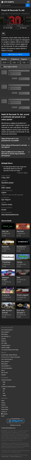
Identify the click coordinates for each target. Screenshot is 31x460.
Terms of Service (15, 456)
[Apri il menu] (28, 2)
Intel (4, 384)
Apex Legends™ (5, 332)
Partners (3, 405)
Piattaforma (15, 59)
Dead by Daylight (5, 347)
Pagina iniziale (7, 2)
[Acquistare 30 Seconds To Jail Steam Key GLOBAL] (15, 75)
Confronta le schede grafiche (8, 386)
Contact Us (4, 411)
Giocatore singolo (7, 182)
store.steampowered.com (10, 214)
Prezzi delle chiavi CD (15, 13)
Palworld (3, 338)
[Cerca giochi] (28, 5)
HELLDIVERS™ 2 (5, 336)
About (2, 400)
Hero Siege (4, 343)
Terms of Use (4, 407)
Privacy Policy (4, 409)
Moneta (4, 59)
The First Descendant (6, 368)
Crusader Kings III (5, 345)
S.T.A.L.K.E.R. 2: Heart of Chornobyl (10, 357)
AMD (4, 382)
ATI (3, 391)
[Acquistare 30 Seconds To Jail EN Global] (15, 90)
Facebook (4, 414)
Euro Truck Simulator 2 (7, 330)
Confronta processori (6, 380)
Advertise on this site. (15, 425)
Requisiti (3, 352)
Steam (26, 173)
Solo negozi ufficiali (10, 66)
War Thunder (4, 372)
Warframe (3, 341)
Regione (24, 59)
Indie (3, 187)
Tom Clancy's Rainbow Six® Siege (9, 349)
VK (3, 416)
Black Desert (4, 334)
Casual (8, 187)
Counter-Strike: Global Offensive (9, 355)
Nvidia (4, 395)
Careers (3, 402)
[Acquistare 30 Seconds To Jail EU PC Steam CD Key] (15, 104)
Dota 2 (3, 370)
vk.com (3, 209)
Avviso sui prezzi (16, 54)
